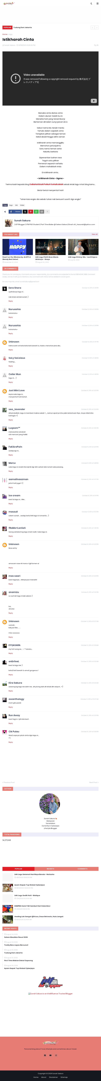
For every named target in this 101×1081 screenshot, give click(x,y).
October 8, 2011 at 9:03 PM (90, 544)
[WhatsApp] (36, 212)
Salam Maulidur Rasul (23, 27)
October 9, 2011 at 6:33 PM (90, 715)
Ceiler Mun (15, 374)
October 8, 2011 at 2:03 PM (90, 390)
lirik (16, 205)
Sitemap (64, 1077)
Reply (11, 301)
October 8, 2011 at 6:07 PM (90, 479)
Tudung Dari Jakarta (13, 953)
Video (22, 205)
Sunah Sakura (22, 220)
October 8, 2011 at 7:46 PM (90, 528)
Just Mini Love (17, 390)
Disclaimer (53, 1077)
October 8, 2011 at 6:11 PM (90, 496)
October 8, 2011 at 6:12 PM (90, 512)
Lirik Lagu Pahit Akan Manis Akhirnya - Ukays (46, 258)
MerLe (12, 463)
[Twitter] (25, 212)
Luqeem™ (14, 427)
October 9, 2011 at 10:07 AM (90, 699)
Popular (18, 869)
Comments (82, 869)
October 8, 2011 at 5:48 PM (90, 463)
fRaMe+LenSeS (17, 527)
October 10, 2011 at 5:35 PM (90, 732)
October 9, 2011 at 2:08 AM (90, 645)
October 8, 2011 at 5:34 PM (90, 447)
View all (95, 234)
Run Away (14, 715)
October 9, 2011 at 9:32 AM (90, 661)
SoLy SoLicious (17, 357)
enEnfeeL (14, 661)
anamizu (14, 592)
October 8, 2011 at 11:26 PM (90, 592)
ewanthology (16, 699)
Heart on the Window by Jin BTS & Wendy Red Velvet (16, 258)
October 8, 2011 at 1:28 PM (90, 309)
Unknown (14, 341)
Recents (50, 869)
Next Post (93, 782)
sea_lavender (17, 409)
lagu (10, 34)
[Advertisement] (50, 15)
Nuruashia (15, 309)
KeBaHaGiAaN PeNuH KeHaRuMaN (46, 184)
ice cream (14, 495)
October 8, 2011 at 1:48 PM (90, 358)
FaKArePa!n (15, 446)
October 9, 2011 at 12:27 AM (90, 621)
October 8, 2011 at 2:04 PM (90, 409)
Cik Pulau (14, 731)
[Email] (41, 212)
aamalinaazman (18, 479)
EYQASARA (14, 645)
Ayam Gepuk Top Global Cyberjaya (29, 885)
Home (4, 34)
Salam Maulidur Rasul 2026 (16, 937)
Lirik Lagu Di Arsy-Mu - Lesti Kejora (82, 257)
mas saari (14, 575)
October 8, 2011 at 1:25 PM (90, 288)
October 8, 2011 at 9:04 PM (90, 576)
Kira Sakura (15, 682)
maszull (13, 511)
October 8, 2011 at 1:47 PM (90, 342)
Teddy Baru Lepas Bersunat (16, 945)
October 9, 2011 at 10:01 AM (90, 683)
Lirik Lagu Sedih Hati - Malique (27, 895)
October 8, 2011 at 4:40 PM (90, 428)
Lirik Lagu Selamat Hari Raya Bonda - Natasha (34, 874)
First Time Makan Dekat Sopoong (18, 960)
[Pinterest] (30, 212)
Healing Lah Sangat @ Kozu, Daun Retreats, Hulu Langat (38, 916)
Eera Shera (15, 287)
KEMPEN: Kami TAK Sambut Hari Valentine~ (32, 906)
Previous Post (9, 782)
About (43, 1077)
